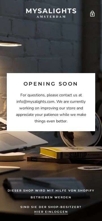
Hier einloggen (51, 212)
